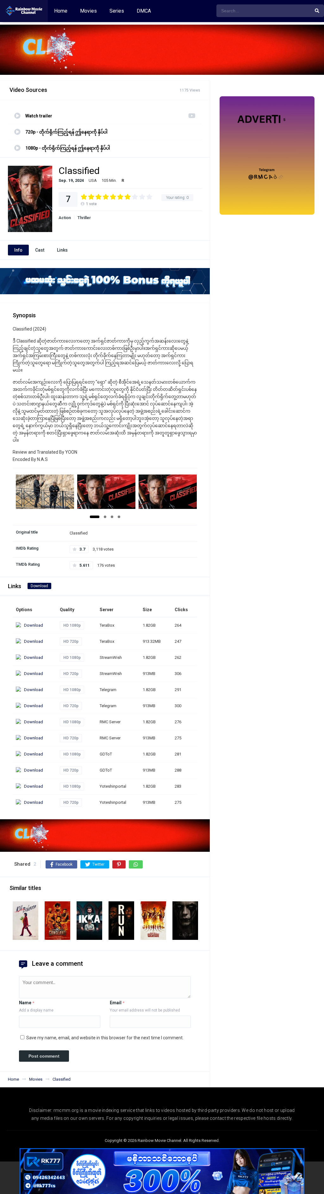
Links (62, 250)
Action (65, 218)
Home (60, 11)
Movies (88, 11)
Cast (39, 250)
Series (116, 11)
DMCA (144, 11)
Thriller (84, 218)
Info (18, 250)
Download (39, 586)
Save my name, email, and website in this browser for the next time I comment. (105, 1037)
